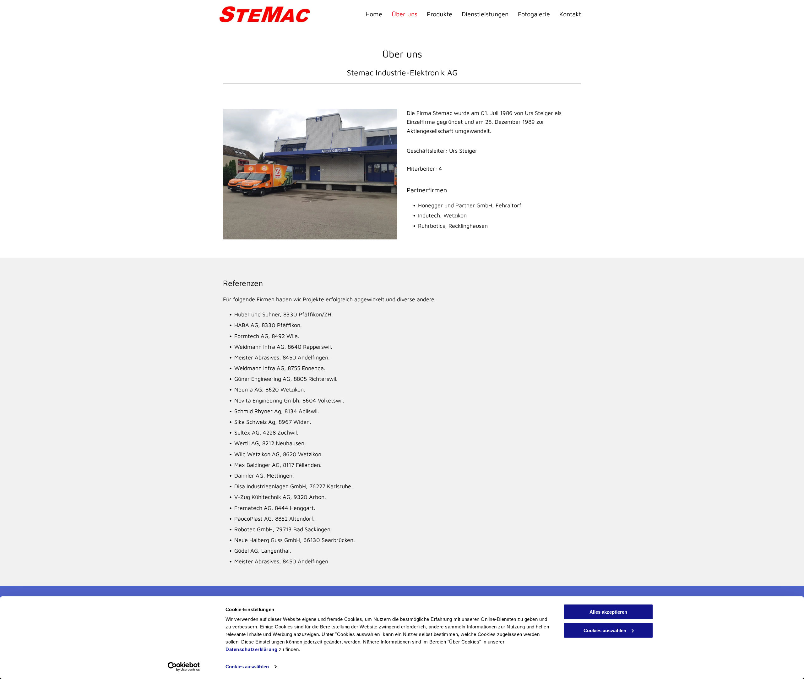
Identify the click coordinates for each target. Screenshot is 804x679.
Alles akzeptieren (608, 612)
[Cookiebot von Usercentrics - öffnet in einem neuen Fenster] (183, 666)
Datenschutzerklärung (251, 649)
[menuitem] (369, 14)
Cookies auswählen (247, 666)
